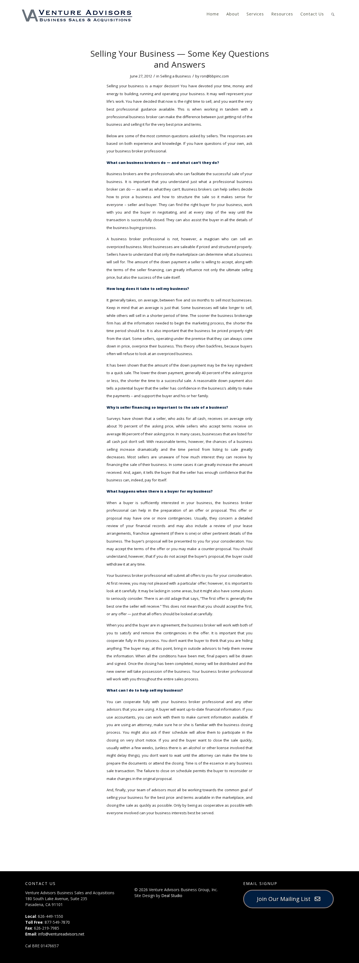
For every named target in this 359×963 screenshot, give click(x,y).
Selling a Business (175, 76)
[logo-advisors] (77, 14)
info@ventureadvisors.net (61, 934)
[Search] (333, 14)
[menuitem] (213, 14)
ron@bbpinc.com (214, 76)
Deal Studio (171, 895)
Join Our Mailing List (286, 899)
